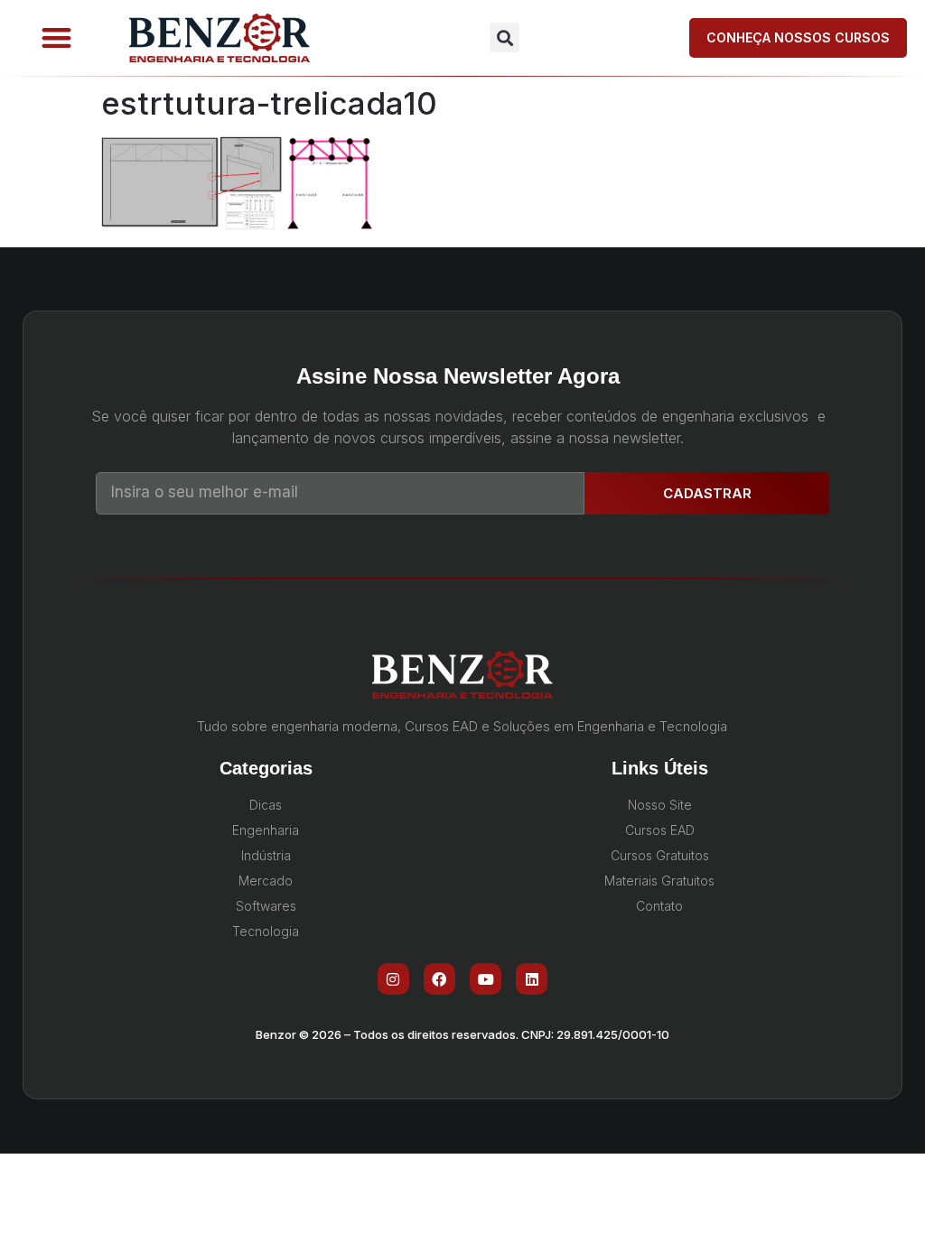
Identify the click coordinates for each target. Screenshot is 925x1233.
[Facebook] (439, 979)
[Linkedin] (531, 979)
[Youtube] (485, 979)
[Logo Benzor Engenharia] (219, 38)
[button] (56, 38)
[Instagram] (393, 979)
